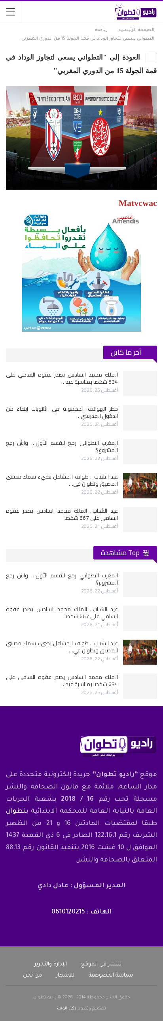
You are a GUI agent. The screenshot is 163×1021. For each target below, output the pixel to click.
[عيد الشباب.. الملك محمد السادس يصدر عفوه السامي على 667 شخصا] (140, 520)
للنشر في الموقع (101, 964)
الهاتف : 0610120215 (81, 912)
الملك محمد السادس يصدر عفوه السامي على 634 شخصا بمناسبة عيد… (62, 378)
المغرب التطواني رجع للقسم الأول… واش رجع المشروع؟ (62, 446)
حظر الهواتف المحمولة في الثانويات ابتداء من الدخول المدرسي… (62, 412)
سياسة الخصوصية (111, 976)
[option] (81, 451)
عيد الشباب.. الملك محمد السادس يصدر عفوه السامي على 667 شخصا (62, 514)
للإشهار (65, 976)
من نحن (32, 976)
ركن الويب (66, 1008)
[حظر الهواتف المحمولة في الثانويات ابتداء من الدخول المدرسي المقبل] (140, 418)
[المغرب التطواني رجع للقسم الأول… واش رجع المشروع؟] (140, 452)
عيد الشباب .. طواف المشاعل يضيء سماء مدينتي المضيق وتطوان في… (62, 480)
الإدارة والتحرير (50, 964)
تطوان (16, 811)
